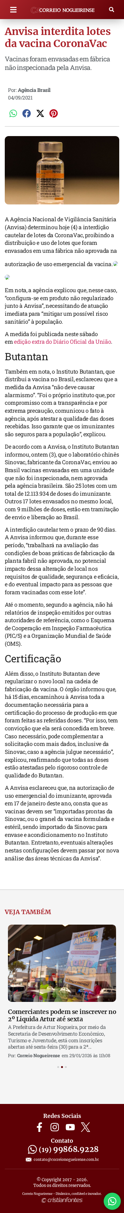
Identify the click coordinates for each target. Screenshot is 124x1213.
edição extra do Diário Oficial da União (62, 341)
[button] (13, 9)
